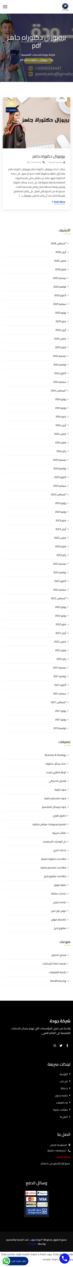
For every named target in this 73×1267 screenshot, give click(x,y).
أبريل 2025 (60, 329)
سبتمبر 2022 (59, 589)
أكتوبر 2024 (60, 373)
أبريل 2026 (60, 252)
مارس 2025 (60, 338)
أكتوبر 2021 (60, 684)
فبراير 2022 (60, 650)
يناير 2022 (61, 658)
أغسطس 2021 (58, 702)
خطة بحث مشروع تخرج (55, 876)
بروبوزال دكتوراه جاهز (48, 156)
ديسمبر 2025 (59, 278)
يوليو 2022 (60, 606)
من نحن (64, 1081)
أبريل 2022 (60, 632)
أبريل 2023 (60, 529)
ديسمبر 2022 (59, 563)
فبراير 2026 (60, 269)
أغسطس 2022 (58, 598)
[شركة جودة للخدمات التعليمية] (65, 6)
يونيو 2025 (60, 312)
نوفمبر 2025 (59, 286)
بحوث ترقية (60, 789)
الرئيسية (64, 1074)
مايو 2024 (61, 416)
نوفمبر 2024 (59, 364)
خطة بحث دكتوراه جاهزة (53, 858)
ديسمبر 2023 (59, 459)
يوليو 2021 (60, 710)
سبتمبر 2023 (59, 485)
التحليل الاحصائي (57, 780)
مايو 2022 (61, 624)
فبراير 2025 (60, 347)
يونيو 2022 (60, 615)
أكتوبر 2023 (60, 477)
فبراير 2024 (60, 442)
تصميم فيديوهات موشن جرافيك (49, 824)
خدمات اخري (59, 850)
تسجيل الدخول (58, 954)
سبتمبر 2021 (59, 693)
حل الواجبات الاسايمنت (54, 841)
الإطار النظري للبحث (56, 772)
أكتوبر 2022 (60, 581)
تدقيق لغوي (59, 815)
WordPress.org (58, 980)
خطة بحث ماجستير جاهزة (53, 867)
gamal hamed (55, 162)
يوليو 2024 (60, 399)
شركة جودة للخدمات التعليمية (38, 54)
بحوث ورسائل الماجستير (54, 806)
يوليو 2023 (60, 503)
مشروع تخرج (60, 928)
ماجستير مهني (58, 919)
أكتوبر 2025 (60, 295)
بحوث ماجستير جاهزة (55, 798)
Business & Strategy (55, 754)
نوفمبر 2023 (59, 468)
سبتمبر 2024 (59, 381)
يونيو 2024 (60, 407)
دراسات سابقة (58, 893)
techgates (32, 1244)
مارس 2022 (60, 641)
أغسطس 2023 (58, 494)
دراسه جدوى (59, 902)
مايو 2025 (61, 321)
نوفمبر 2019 (59, 728)
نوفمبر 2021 (59, 676)
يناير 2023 (61, 555)
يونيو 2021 (60, 719)
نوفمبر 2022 (59, 572)
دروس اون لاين (58, 910)
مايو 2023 (61, 520)
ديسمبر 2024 (59, 355)
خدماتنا (64, 1088)
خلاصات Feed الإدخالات (54, 963)
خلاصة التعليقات (57, 972)
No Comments (34, 162)
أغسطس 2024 (58, 390)
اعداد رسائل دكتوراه (55, 763)
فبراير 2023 (60, 546)
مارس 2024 (60, 433)
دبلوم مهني (60, 884)
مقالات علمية (60, 1109)
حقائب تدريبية (59, 832)
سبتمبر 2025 (59, 303)
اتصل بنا (64, 1116)
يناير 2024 (61, 451)
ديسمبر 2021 (59, 667)
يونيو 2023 (60, 511)
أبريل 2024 (60, 425)
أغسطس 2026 (58, 243)
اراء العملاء (62, 1102)
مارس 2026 (60, 260)
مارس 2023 (60, 537)
